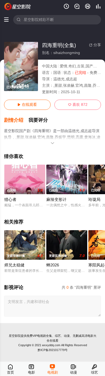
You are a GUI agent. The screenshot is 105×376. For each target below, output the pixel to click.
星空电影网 (17, 6)
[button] (16, 120)
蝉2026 (52, 265)
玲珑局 (94, 199)
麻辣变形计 (56, 199)
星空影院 (15, 335)
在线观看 (27, 105)
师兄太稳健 (14, 265)
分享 (95, 45)
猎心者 (10, 199)
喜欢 (78, 105)
